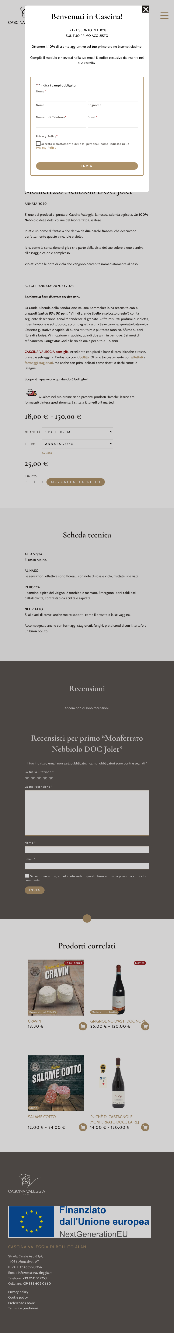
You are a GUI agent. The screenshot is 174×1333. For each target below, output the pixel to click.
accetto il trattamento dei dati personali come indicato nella (82, 146)
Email (92, 117)
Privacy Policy (46, 147)
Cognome (94, 105)
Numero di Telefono (51, 117)
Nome (40, 105)
